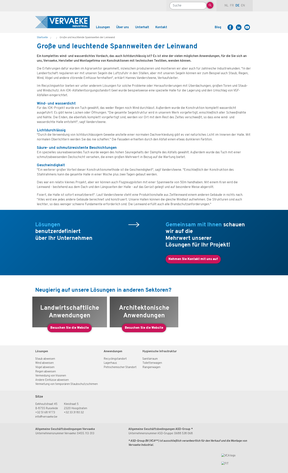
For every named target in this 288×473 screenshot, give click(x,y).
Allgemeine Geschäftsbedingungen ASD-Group (159, 429)
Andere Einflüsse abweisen (52, 380)
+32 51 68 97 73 (45, 412)
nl (226, 6)
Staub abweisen (45, 359)
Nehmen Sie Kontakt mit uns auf (193, 259)
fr (232, 6)
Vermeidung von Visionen (50, 376)
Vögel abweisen (44, 367)
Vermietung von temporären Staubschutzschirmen (66, 384)
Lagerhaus (110, 363)
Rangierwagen (151, 367)
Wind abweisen (44, 363)
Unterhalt (142, 27)
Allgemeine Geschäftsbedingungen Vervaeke (65, 429)
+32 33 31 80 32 (74, 412)
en (243, 6)
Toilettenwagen (152, 363)
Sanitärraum (150, 359)
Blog (218, 27)
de (237, 6)
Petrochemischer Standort (120, 367)
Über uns (122, 27)
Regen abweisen (45, 372)
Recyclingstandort (115, 359)
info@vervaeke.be (46, 417)
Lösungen (41, 351)
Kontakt (161, 27)
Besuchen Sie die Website (69, 328)
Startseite (42, 37)
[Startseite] (62, 22)
